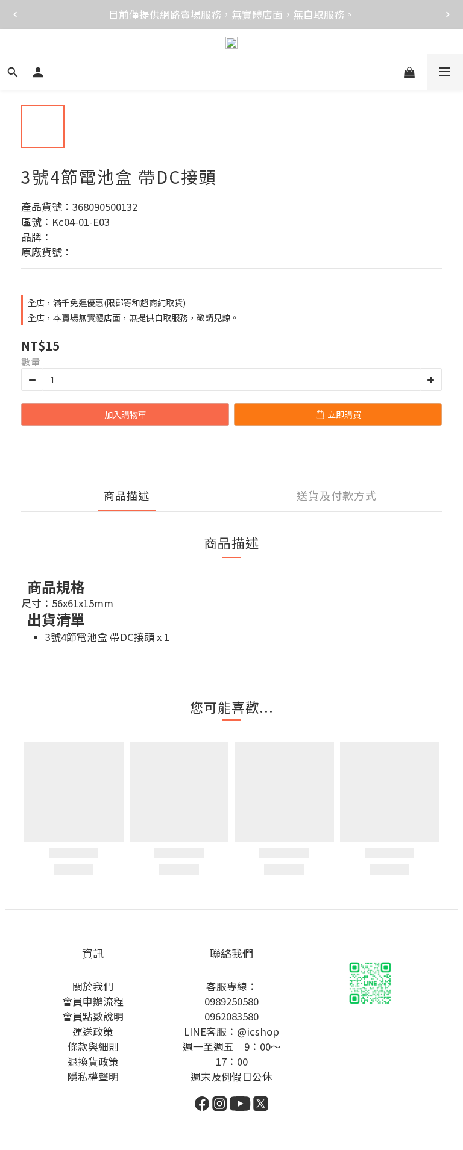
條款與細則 (93, 1046)
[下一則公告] (448, 14)
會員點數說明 (93, 1016)
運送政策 (92, 1031)
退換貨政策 (93, 1061)
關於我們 (92, 986)
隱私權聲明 (93, 1076)
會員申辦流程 (93, 1001)
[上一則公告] (15, 14)
